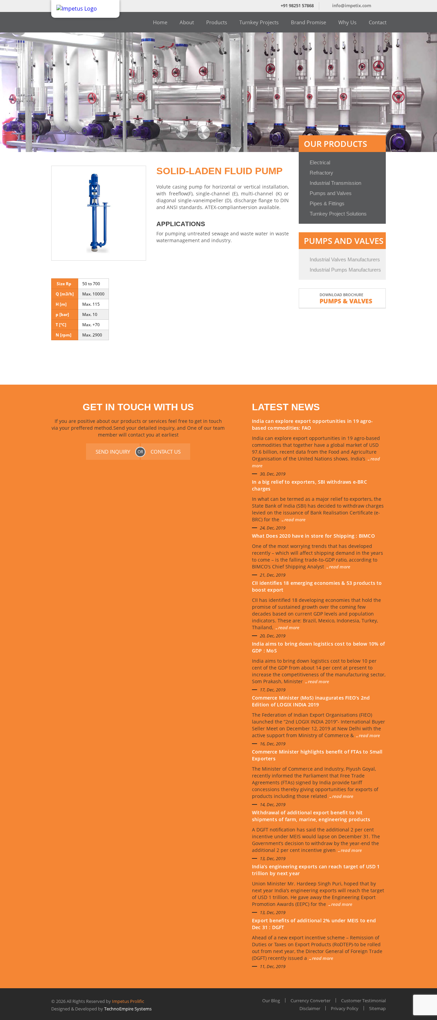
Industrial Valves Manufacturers (345, 259)
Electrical (320, 162)
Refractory (321, 173)
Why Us (347, 22)
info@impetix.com (351, 5)
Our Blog (271, 1000)
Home (160, 22)
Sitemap (377, 1008)
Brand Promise (308, 22)
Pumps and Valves (331, 193)
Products (216, 22)
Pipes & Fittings (327, 203)
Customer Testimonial (363, 1000)
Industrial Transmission (335, 183)
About (187, 22)
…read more (293, 519)
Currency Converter (310, 1000)
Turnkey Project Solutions (338, 214)
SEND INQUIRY (113, 451)
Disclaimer (309, 1008)
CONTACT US (166, 451)
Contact (377, 22)
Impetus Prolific (128, 1001)
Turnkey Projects (259, 22)
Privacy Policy (344, 1008)
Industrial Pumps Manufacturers (345, 270)
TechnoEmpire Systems (128, 1009)
